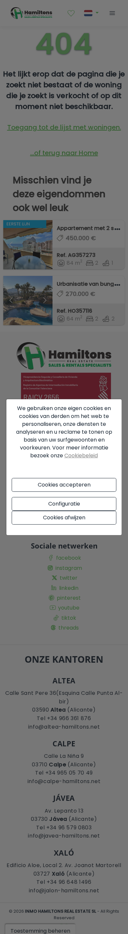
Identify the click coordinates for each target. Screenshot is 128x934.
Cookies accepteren (64, 484)
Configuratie (64, 504)
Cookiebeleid (81, 455)
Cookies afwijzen (64, 517)
